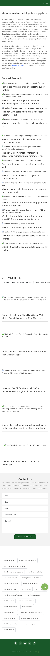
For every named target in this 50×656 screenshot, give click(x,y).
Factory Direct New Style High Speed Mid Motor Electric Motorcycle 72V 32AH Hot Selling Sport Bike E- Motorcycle (22, 317)
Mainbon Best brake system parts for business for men (25, 237)
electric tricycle (17, 65)
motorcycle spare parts (11, 583)
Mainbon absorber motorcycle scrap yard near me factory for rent (25, 204)
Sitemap (36, 652)
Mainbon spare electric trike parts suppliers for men (25, 124)
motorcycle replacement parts (31, 578)
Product (29, 282)
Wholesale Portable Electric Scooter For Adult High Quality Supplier (24, 353)
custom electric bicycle (26, 601)
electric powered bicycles (29, 618)
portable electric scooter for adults (15, 566)
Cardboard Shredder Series (13, 282)
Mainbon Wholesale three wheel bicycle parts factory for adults (24, 190)
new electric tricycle (10, 578)
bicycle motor (26, 589)
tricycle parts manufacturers (13, 595)
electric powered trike (35, 572)
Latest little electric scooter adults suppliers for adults (25, 248)
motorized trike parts (10, 589)
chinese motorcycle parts (27, 560)
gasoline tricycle (9, 612)
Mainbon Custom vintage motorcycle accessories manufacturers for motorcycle (22, 154)
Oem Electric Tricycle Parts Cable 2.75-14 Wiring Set (22, 463)
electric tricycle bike (10, 624)
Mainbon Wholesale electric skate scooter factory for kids (22, 113)
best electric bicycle (28, 624)
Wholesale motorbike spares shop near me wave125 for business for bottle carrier (23, 217)
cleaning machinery (10, 618)
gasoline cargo (27, 606)
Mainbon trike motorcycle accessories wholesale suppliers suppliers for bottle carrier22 (21, 102)
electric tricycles (9, 560)
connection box (41, 589)
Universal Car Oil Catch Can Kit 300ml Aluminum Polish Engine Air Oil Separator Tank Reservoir (24, 390)
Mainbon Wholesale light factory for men (22, 227)
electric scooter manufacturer (13, 572)
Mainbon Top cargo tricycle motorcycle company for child (21, 141)
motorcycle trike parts (30, 583)
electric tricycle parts (33, 595)
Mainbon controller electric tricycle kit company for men (20, 177)
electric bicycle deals (10, 606)
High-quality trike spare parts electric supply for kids (23, 88)
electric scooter (9, 601)
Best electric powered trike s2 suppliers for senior (23, 165)
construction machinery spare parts (30, 612)
